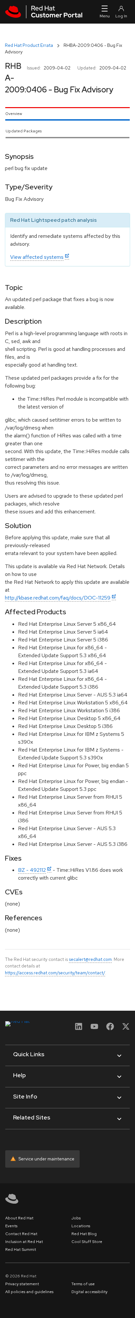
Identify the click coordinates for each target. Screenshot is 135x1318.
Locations (80, 1226)
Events (11, 1226)
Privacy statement (22, 1284)
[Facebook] (110, 1028)
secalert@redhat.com (90, 959)
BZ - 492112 (32, 870)
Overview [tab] (13, 113)
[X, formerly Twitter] (126, 1028)
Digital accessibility (89, 1291)
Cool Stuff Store (86, 1241)
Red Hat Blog (84, 1233)
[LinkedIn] (79, 1028)
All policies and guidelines (29, 1291)
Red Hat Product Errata (29, 45)
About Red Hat (19, 1218)
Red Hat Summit (20, 1249)
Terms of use (83, 1284)
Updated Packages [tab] (24, 131)
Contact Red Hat (21, 1233)
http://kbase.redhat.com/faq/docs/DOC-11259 (57, 597)
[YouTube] (94, 1028)
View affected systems (37, 257)
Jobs (76, 1218)
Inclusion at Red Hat (24, 1241)
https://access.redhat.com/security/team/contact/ (55, 973)
